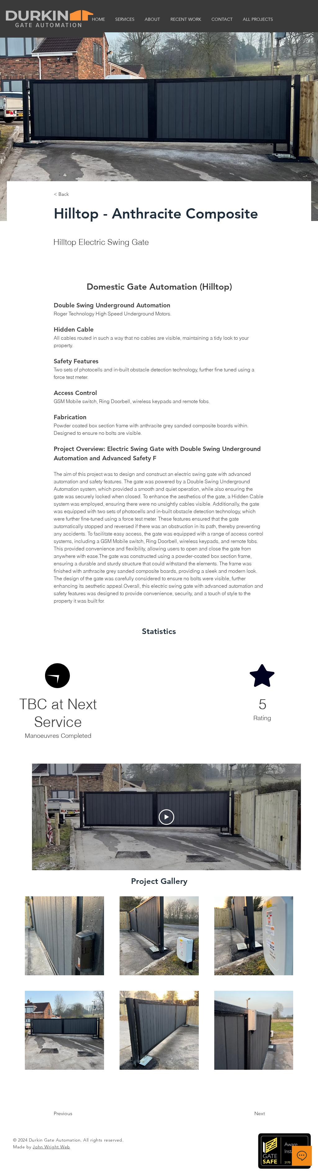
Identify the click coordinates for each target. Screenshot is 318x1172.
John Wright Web (51, 1147)
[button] (124, 19)
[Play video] (166, 817)
